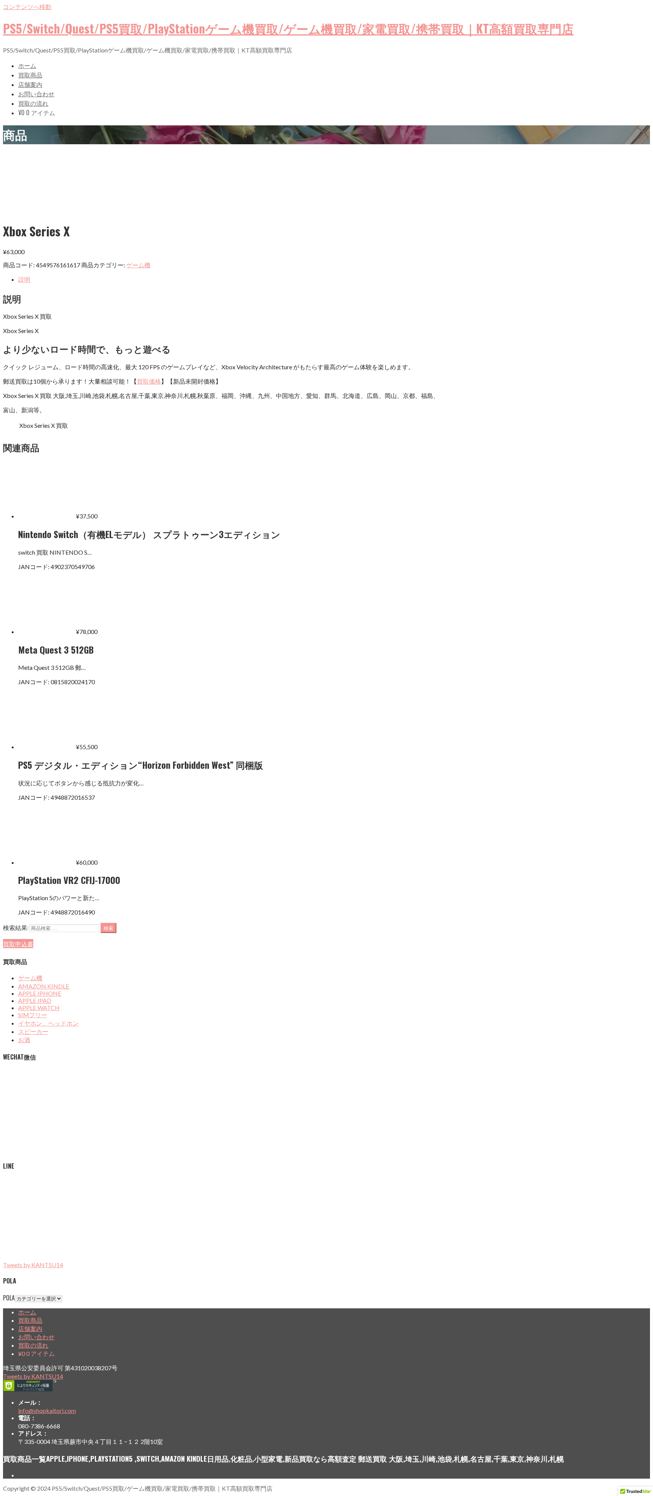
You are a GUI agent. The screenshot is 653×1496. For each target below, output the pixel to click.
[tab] (334, 280)
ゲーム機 (138, 264)
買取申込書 (18, 943)
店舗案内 (30, 84)
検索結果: (15, 927)
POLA (9, 1297)
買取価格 (149, 381)
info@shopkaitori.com (47, 1410)
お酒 (24, 1039)
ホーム (27, 65)
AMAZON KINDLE (43, 986)
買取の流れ (33, 103)
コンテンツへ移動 (27, 6)
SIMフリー (32, 1014)
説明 (24, 279)
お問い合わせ (36, 93)
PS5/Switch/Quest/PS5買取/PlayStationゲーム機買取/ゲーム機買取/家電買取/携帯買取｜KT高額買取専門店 (288, 28)
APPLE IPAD (34, 1000)
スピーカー (33, 1031)
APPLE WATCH (39, 1007)
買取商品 (30, 74)
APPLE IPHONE (39, 993)
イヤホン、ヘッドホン (48, 1023)
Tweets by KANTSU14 (33, 1264)
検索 (108, 928)
